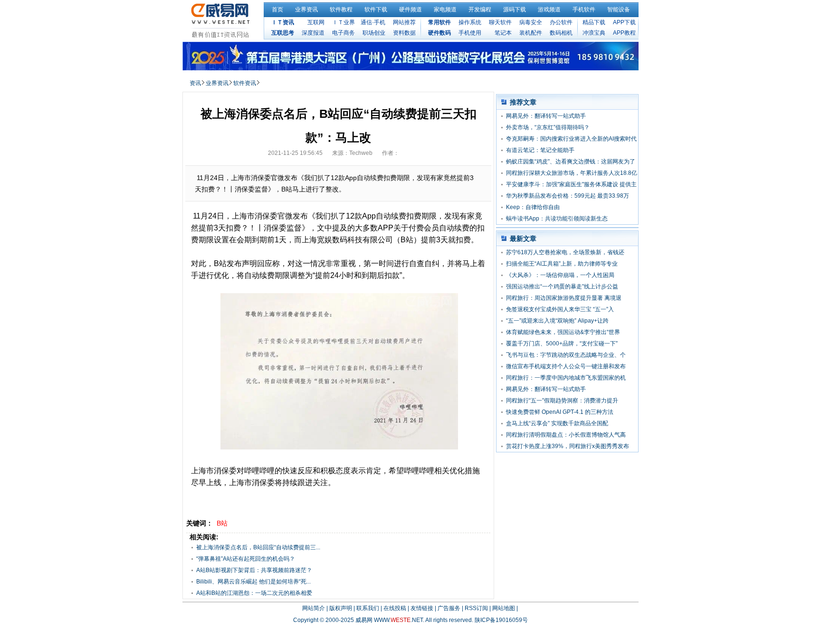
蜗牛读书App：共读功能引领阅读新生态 (557, 218)
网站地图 (503, 608)
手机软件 (584, 9)
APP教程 (624, 32)
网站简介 (313, 608)
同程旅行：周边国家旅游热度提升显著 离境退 (563, 298)
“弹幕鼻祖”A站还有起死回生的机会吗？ (245, 558)
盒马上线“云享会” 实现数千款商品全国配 (557, 423)
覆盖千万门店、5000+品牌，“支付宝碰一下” (562, 343)
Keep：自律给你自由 (533, 207)
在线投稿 (394, 608)
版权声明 (340, 608)
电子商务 (343, 32)
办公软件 (561, 22)
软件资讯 (244, 83)
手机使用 (469, 32)
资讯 (195, 83)
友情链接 (421, 608)
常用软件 (439, 22)
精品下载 (593, 22)
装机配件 (530, 32)
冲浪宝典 (593, 32)
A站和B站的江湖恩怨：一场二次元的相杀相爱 (254, 593)
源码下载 (514, 9)
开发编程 (479, 9)
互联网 (316, 22)
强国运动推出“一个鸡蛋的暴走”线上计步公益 (562, 286)
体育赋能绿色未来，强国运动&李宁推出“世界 (563, 332)
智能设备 (618, 9)
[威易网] (221, 20)
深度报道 (313, 32)
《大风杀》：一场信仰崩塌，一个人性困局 (560, 275)
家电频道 (445, 9)
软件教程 (341, 9)
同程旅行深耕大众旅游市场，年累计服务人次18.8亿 (571, 173)
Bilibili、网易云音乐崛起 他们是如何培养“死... (253, 581)
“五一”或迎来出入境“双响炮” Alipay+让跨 (557, 320)
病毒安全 (530, 22)
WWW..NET (398, 620)
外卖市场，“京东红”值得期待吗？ (548, 127)
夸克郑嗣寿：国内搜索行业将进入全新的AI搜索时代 (571, 138)
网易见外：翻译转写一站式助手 (546, 116)
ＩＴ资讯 (282, 22)
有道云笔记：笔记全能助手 (540, 150)
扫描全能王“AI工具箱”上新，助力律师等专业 (562, 263)
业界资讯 (306, 9)
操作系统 (469, 22)
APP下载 (624, 22)
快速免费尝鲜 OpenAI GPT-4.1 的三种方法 (559, 412)
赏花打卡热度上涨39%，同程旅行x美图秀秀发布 (567, 446)
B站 (222, 523)
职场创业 (374, 32)
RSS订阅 (476, 608)
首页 (277, 9)
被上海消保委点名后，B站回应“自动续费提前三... (258, 547)
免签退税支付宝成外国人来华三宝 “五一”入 (560, 309)
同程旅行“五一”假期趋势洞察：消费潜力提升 (562, 400)
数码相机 (561, 32)
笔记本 (503, 32)
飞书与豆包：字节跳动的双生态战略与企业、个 (566, 355)
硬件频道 (410, 9)
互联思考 (282, 32)
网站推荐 (404, 22)
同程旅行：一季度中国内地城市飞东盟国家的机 (566, 377)
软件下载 (375, 9)
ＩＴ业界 (343, 22)
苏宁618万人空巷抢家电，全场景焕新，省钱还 (565, 252)
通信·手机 (373, 22)
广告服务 (449, 608)
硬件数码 (439, 32)
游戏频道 (549, 9)
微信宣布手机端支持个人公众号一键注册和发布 (566, 366)
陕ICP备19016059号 (501, 620)
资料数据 (404, 32)
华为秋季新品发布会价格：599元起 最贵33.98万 (567, 195)
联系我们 (367, 608)
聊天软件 (500, 22)
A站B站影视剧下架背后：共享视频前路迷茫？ (254, 570)
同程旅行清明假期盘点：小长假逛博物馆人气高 (566, 434)
